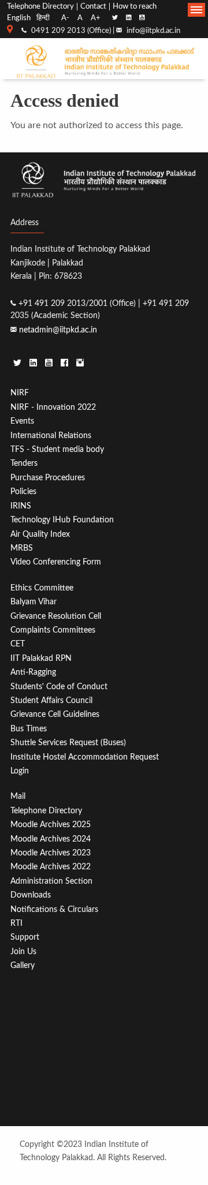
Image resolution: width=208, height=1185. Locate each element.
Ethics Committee (41, 588)
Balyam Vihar (33, 601)
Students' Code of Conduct (58, 686)
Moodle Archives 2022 (50, 866)
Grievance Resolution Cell (55, 616)
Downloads (30, 895)
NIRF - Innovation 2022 (53, 407)
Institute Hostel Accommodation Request (84, 757)
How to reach (135, 6)
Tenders (24, 463)
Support (24, 937)
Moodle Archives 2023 (50, 852)
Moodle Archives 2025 (50, 824)
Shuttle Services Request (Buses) (68, 742)
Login (19, 771)
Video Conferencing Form (55, 562)
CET (17, 644)
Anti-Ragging (33, 672)
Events (22, 421)
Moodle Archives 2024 (50, 839)
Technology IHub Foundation (62, 519)
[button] (196, 10)
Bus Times (28, 728)
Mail (17, 796)
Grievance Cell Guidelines (54, 714)
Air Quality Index (40, 534)
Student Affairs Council (51, 700)
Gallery (22, 965)
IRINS (20, 506)
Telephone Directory (40, 6)
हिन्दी (43, 18)
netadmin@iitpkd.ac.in (58, 330)
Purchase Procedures (47, 477)
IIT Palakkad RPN (41, 658)
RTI (16, 923)
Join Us (23, 951)
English (19, 18)
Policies (23, 491)
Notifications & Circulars (54, 909)
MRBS (21, 548)
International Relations (50, 435)
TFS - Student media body (57, 449)
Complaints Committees (52, 630)
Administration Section (51, 881)
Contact (93, 6)
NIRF (19, 392)
